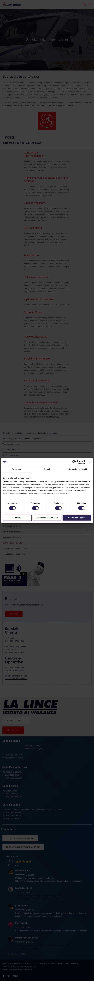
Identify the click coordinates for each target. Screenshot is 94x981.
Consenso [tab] (16, 469)
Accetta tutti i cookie (77, 518)
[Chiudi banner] (90, 462)
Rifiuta (17, 518)
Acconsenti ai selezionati (47, 518)
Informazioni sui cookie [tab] (78, 469)
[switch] (35, 508)
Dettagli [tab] (47, 469)
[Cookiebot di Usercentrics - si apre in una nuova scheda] (74, 462)
